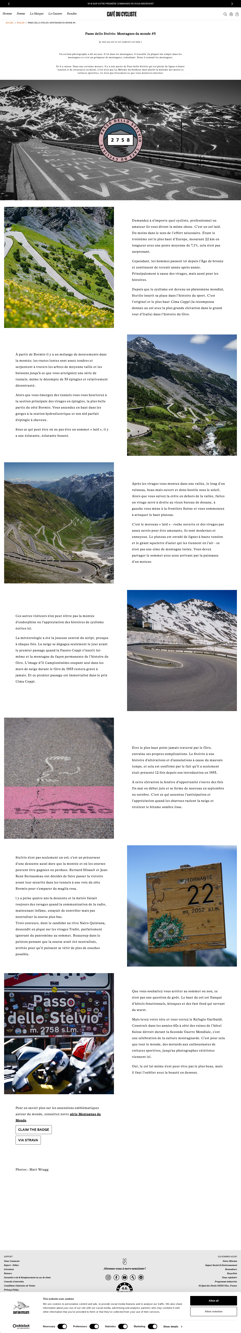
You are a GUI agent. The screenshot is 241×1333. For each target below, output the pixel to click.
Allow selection (214, 1311)
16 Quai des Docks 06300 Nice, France (218, 1285)
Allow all (214, 1300)
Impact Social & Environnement (221, 1265)
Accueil (10, 22)
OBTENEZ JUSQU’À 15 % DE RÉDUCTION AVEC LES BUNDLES (120, 3)
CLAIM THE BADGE (33, 1130)
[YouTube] (124, 1277)
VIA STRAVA (28, 1140)
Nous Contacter (12, 1261)
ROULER (21, 22)
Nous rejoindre (229, 1277)
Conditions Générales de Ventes (19, 1285)
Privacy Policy (11, 1289)
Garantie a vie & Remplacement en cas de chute (27, 1277)
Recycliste (232, 1273)
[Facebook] (116, 1277)
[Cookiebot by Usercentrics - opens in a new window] (21, 1326)
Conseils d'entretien (14, 1281)
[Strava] (133, 1277)
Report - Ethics (11, 1265)
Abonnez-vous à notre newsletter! (125, 1268)
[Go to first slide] (232, 4)
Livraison (9, 1269)
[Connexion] (230, 14)
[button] (124, 1289)
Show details (170, 1326)
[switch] (94, 1326)
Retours (8, 1273)
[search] (224, 14)
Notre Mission (230, 1261)
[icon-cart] (236, 14)
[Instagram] (108, 1277)
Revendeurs (231, 1269)
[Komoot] (141, 1277)
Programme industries (226, 1281)
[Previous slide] (9, 4)
